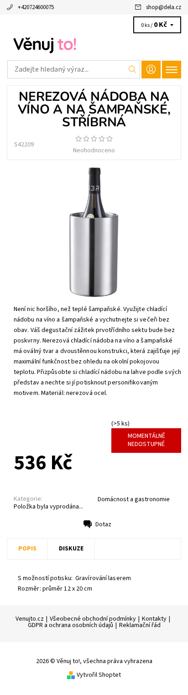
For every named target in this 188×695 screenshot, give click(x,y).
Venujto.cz (30, 619)
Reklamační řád (140, 625)
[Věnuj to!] (94, 45)
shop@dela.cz (163, 7)
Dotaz (103, 524)
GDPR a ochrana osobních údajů (70, 625)
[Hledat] (132, 69)
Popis (27, 548)
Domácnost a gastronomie (134, 499)
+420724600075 (36, 7)
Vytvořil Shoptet (99, 674)
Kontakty (154, 619)
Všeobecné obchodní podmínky (93, 619)
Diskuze (71, 548)
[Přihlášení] (151, 69)
